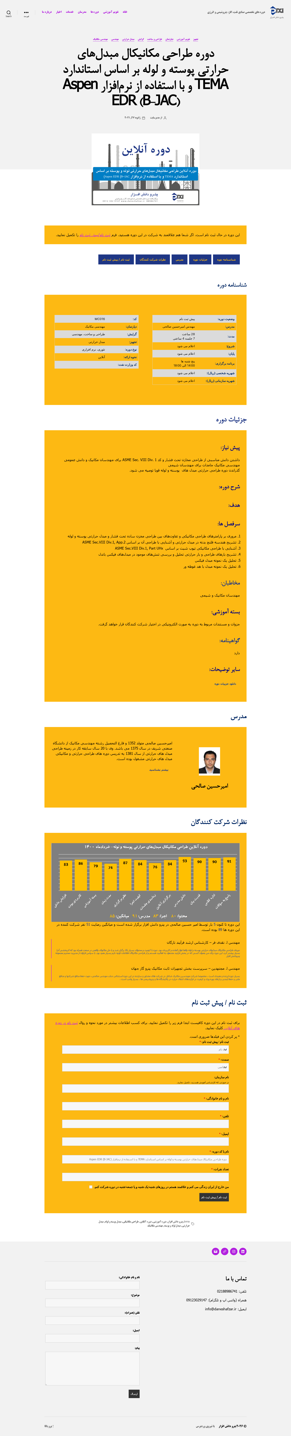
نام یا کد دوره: (219, 1151)
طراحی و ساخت (154, 39)
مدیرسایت (155, 118)
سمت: (223, 1059)
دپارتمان (169, 39)
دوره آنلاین (146, 1222)
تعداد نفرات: (220, 1169)
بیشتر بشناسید (159, 769)
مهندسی (115, 39)
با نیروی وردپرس (205, 1426)
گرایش (141, 39)
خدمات (70, 12)
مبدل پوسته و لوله (113, 1222)
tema (187, 1222)
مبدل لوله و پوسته (172, 1226)
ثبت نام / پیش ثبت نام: (214, 1042)
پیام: (137, 1348)
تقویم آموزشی (110, 12)
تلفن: (224, 1116)
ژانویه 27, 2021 (132, 118)
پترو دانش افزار (175, 1222)
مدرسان (82, 12)
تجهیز (195, 39)
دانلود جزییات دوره (225, 683)
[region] (145, 882)
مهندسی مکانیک (100, 39)
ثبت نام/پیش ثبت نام (95, 235)
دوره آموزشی (160, 1222)
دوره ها (95, 12)
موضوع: (135, 1295)
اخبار (59, 12)
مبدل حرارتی (128, 39)
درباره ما (47, 12)
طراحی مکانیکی (131, 1222)
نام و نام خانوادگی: (216, 1098)
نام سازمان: (221, 1077)
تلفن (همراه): (132, 1312)
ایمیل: (224, 1134)
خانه (125, 12)
